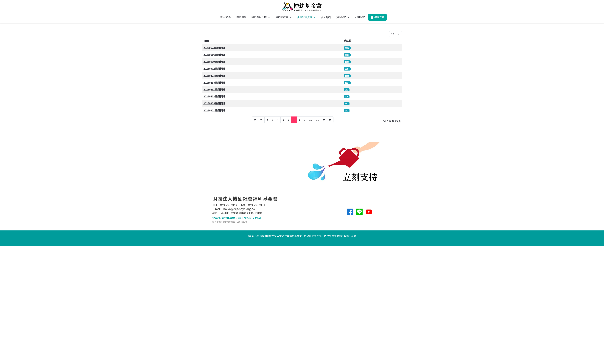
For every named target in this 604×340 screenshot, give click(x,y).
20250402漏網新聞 (214, 96)
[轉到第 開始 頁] (255, 119)
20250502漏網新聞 (214, 68)
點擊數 (347, 40)
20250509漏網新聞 (214, 61)
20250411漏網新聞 (214, 89)
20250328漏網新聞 (214, 103)
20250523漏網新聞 (214, 48)
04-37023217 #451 (249, 218)
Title (206, 40)
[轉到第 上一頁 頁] (261, 119)
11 (317, 120)
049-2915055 (228, 205)
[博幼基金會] (302, 6)
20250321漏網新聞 (214, 110)
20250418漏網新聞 (214, 82)
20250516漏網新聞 (214, 55)
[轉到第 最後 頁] (330, 119)
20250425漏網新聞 (214, 75)
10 (310, 120)
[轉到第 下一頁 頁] (324, 119)
